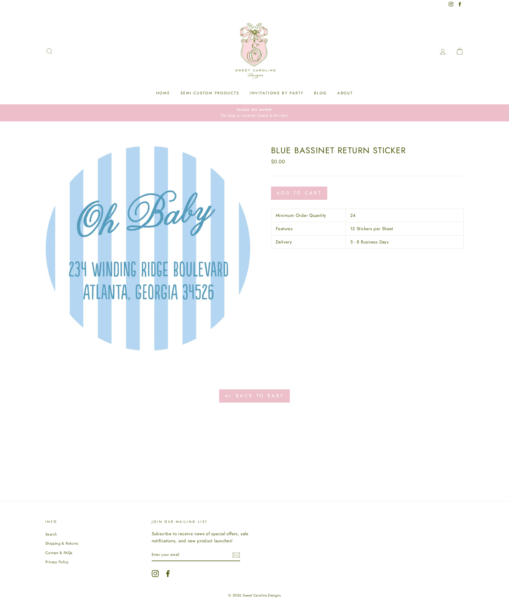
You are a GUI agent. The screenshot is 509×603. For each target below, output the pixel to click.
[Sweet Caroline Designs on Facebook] (167, 573)
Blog (320, 93)
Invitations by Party (277, 93)
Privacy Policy (57, 562)
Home (163, 93)
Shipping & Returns (61, 543)
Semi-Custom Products (210, 93)
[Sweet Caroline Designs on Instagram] (155, 573)
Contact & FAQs (58, 553)
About (345, 93)
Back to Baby (258, 395)
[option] (254, 112)
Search (51, 534)
